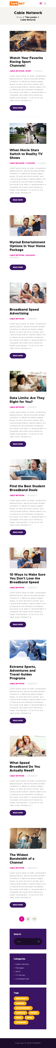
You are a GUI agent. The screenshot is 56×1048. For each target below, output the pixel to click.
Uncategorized (22, 979)
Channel (20, 1003)
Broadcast (21, 998)
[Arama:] (28, 941)
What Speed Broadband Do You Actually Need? (25, 766)
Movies (34, 1013)
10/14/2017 (32, 407)
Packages (30, 255)
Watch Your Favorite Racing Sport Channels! (26, 61)
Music (18, 1018)
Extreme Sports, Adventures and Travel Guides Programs (23, 672)
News (29, 1018)
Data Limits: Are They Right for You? (27, 400)
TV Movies (30, 163)
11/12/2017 (42, 163)
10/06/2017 (32, 587)
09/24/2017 (32, 868)
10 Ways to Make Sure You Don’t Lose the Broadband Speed (27, 578)
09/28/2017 (32, 776)
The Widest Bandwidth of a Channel (22, 858)
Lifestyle (20, 1013)
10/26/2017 (32, 319)
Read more (18, 108)
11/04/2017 (14, 257)
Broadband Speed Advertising (24, 311)
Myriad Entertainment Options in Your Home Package (27, 246)
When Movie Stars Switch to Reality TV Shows (26, 154)
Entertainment (23, 1008)
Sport (28, 71)
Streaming (21, 1022)
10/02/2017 (32, 683)
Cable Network (17, 71)
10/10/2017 (32, 495)
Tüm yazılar (31, 17)
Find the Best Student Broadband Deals (27, 488)
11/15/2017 (38, 71)
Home (19, 17)
